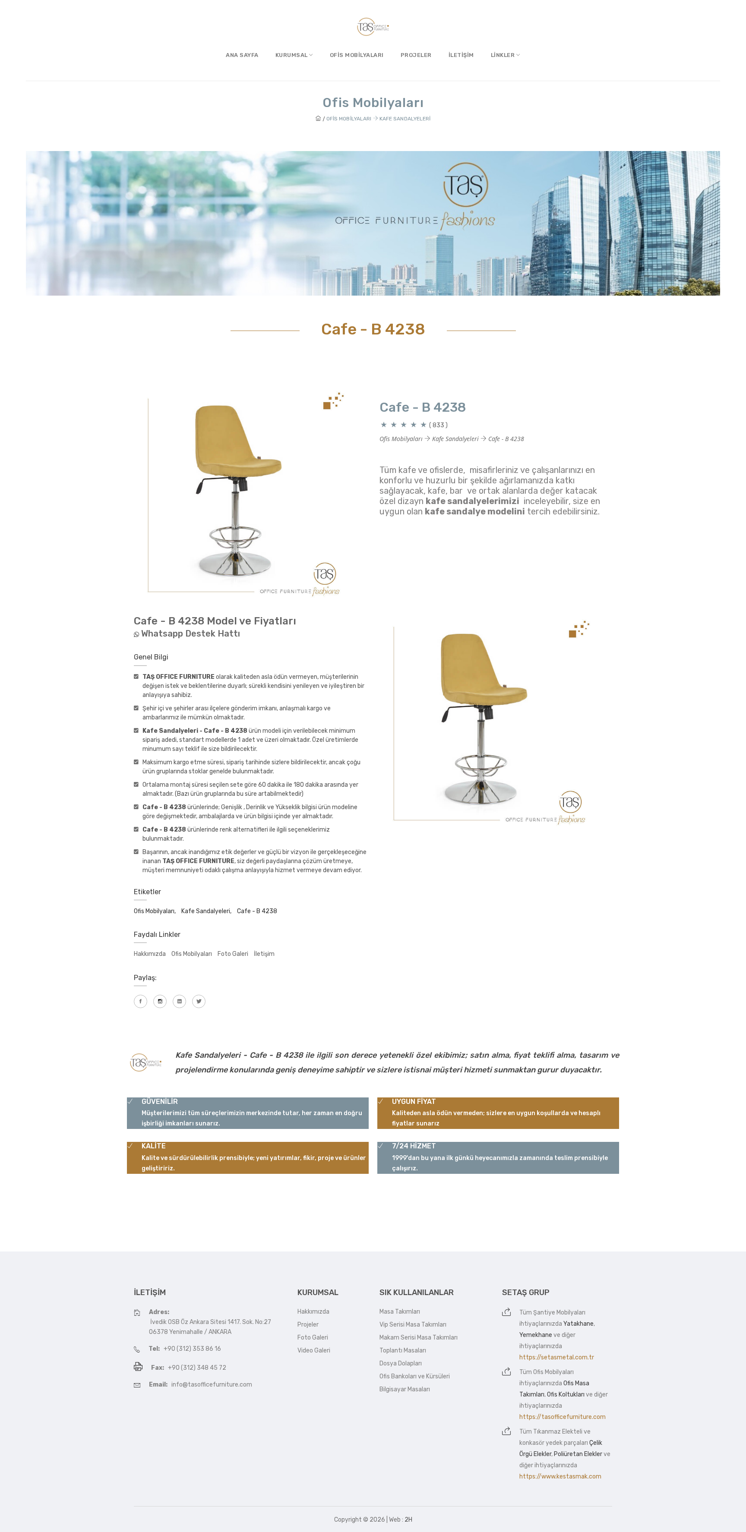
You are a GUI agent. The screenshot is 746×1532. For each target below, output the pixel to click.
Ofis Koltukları (566, 1394)
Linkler (503, 55)
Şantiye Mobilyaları (559, 1312)
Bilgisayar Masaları (404, 1389)
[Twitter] (198, 1001)
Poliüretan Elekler (578, 1454)
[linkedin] (179, 1001)
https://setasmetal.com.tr (556, 1357)
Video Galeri (313, 1350)
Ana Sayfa (242, 55)
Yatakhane (578, 1323)
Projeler (416, 55)
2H (408, 1519)
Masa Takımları (399, 1311)
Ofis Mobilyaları (357, 55)
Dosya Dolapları (400, 1363)
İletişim (461, 55)
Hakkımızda (150, 954)
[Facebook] (140, 1001)
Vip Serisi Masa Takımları (412, 1324)
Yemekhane (535, 1335)
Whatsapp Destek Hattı (190, 633)
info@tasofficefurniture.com (211, 1384)
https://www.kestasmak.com (560, 1476)
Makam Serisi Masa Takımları (418, 1337)
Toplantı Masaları (402, 1350)
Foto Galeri (233, 954)
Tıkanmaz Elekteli (557, 1431)
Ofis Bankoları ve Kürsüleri (414, 1376)
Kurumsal (292, 55)
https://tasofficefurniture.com (562, 1417)
